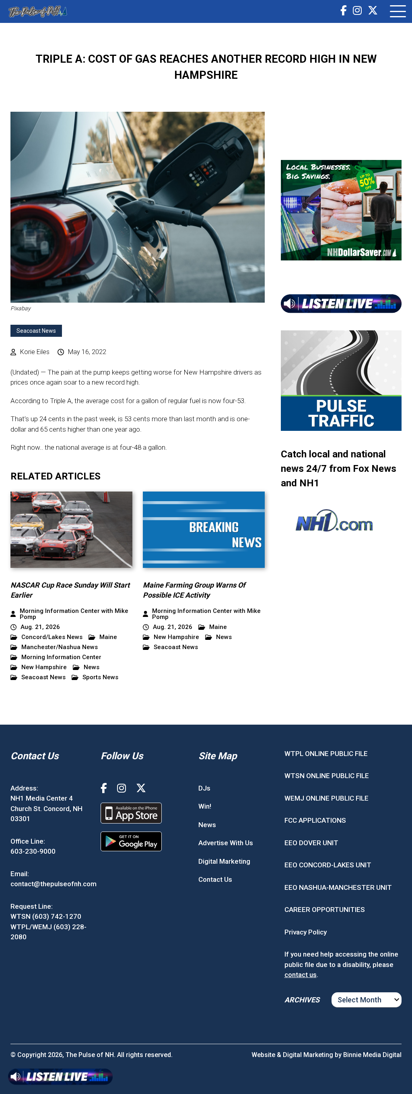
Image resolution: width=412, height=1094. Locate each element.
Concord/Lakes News (51, 637)
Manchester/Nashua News (59, 647)
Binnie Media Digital (372, 1055)
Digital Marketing (224, 861)
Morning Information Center (61, 657)
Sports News (100, 677)
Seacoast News (36, 331)
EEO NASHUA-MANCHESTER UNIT (338, 887)
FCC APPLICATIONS (315, 820)
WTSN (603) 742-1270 (45, 916)
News (91, 667)
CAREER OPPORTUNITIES (324, 910)
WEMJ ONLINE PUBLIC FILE (326, 798)
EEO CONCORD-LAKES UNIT (327, 865)
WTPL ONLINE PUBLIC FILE (326, 754)
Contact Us (215, 879)
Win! (204, 806)
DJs (204, 788)
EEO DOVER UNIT (311, 843)
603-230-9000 (33, 851)
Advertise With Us (225, 843)
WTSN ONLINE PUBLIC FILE (326, 776)
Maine (108, 637)
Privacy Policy (305, 932)
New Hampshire (44, 667)
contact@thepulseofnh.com (53, 884)
